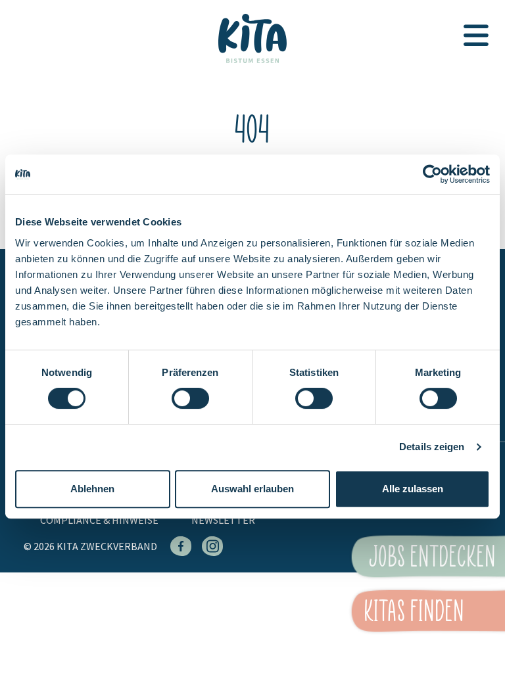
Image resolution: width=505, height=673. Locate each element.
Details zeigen (431, 446)
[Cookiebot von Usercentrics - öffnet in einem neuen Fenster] (432, 174)
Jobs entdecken (433, 556)
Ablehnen (92, 488)
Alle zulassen (412, 488)
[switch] (190, 404)
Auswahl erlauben (252, 488)
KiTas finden (414, 610)
